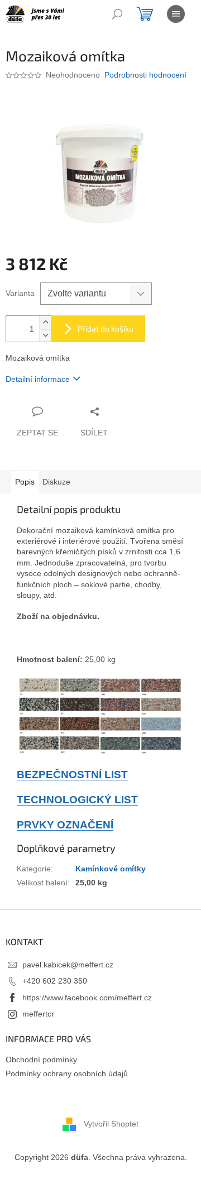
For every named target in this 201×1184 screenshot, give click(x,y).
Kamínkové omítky (110, 868)
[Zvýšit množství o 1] (45, 322)
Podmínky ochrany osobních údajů (67, 1073)
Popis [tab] (25, 481)
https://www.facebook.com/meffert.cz (87, 997)
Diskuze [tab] (56, 481)
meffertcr (38, 1013)
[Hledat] (117, 14)
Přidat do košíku (105, 328)
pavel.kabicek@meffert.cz (67, 964)
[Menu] (176, 14)
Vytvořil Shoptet (111, 1123)
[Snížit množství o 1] (45, 335)
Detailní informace (38, 379)
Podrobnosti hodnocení (145, 74)
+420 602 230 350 (54, 980)
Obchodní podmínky (41, 1059)
